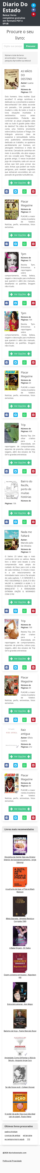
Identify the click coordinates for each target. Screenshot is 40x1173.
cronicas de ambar (12, 1135)
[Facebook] (33, 10)
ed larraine (27, 1135)
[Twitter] (33, 5)
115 (28, 1139)
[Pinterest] (33, 14)
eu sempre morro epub (14, 1139)
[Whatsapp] (24, 191)
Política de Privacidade (12, 1161)
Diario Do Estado (15, 7)
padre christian (11, 1131)
